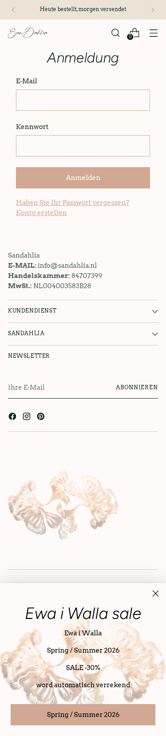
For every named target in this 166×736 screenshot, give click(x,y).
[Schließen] (155, 593)
